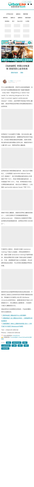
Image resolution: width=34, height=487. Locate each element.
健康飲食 (20, 17)
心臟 (14, 345)
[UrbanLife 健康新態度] (17, 4)
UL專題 (27, 21)
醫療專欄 (25, 14)
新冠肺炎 (7, 21)
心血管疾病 (6, 345)
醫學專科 (5, 17)
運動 (21, 72)
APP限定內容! (9, 14)
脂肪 (20, 345)
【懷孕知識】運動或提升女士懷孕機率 (14, 315)
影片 (13, 21)
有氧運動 (5, 348)
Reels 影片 (20, 21)
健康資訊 (18, 14)
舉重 (26, 345)
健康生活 (13, 17)
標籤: (3, 342)
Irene (11, 80)
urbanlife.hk (16, 335)
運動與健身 (28, 17)
